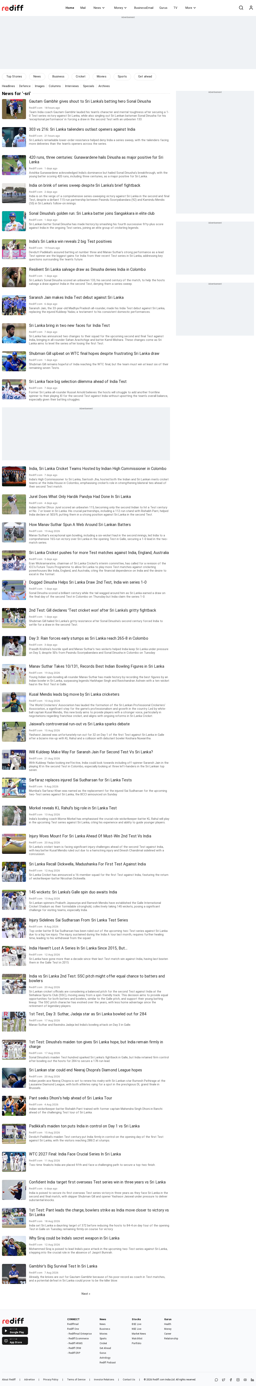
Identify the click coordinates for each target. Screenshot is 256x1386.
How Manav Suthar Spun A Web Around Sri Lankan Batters (80, 524)
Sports (122, 76)
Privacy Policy (50, 1379)
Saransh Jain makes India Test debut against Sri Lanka (76, 297)
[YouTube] (245, 1380)
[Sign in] (251, 8)
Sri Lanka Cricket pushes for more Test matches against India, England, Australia (99, 552)
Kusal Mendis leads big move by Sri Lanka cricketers (74, 694)
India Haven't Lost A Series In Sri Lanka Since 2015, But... (78, 948)
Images (40, 86)
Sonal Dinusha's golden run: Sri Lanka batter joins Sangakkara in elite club (92, 213)
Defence (25, 86)
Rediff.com (159, 1379)
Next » (86, 1294)
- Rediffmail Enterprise (79, 1333)
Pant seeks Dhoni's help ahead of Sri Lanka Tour (70, 1098)
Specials (88, 86)
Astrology (105, 1357)
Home (70, 8)
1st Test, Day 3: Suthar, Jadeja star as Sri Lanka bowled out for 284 (87, 1014)
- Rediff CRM (74, 1348)
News (97, 8)
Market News (139, 1333)
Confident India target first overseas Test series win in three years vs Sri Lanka (97, 1182)
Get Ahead (105, 1348)
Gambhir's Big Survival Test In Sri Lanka (63, 1266)
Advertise (29, 1379)
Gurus (163, 8)
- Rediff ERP (73, 1353)
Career (167, 1333)
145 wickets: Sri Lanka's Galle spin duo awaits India (73, 892)
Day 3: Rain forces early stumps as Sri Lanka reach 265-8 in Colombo (88, 638)
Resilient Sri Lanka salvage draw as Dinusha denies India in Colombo (87, 269)
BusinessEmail (143, 8)
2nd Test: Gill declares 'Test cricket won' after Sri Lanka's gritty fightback (92, 610)
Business (58, 76)
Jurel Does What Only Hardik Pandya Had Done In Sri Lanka (80, 496)
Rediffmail (73, 1324)
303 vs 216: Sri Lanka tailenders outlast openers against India (82, 129)
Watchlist (137, 1338)
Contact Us (129, 1379)
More (188, 8)
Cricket (80, 76)
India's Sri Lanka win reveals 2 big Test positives (70, 241)
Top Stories (14, 76)
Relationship (171, 1338)
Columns (55, 86)
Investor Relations (104, 1379)
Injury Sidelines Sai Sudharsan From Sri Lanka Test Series (78, 920)
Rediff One (73, 1329)
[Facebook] (230, 1380)
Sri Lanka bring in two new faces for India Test (69, 325)
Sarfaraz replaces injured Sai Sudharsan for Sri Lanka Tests (80, 780)
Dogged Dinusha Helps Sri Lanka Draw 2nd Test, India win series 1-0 (88, 582)
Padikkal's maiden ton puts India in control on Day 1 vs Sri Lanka (84, 1126)
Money (118, 8)
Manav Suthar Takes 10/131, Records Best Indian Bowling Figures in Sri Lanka (96, 666)
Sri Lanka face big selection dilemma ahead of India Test (78, 381)
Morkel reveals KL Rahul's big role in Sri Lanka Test (73, 808)
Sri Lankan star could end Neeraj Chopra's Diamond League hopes (85, 1070)
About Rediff (9, 1379)
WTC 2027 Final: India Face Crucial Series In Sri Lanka (75, 1154)
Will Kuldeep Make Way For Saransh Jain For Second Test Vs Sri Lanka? (91, 752)
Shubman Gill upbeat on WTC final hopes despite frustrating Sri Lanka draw (94, 353)
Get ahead (145, 76)
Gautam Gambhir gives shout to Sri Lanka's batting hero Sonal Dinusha (90, 101)
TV (175, 8)
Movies (101, 76)
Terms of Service (76, 1379)
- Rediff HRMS (74, 1343)
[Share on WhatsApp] (216, 1380)
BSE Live (136, 1324)
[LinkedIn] (252, 1380)
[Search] (241, 8)
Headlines (8, 86)
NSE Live (136, 1329)
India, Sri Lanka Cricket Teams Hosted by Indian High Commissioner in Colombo (98, 468)
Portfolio (136, 1343)
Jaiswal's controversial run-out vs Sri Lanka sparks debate (79, 724)
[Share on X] (223, 1380)
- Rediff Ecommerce (78, 1338)
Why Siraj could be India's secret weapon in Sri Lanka (74, 1238)
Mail (83, 8)
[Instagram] (238, 1380)
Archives (104, 86)
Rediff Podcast (108, 1362)
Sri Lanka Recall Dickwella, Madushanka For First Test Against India (87, 864)
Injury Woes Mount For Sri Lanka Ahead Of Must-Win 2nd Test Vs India (90, 836)
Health (167, 1324)
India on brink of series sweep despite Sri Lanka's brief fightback (85, 185)
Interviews (72, 86)
